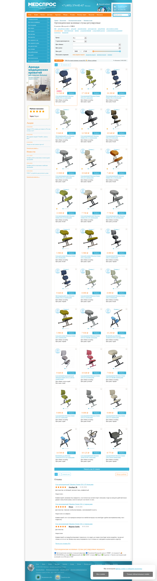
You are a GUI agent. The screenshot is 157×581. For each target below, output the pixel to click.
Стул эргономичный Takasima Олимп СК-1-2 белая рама (115, 176)
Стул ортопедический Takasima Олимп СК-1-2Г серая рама (65, 176)
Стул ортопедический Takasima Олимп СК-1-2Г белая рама (65, 216)
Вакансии (91, 14)
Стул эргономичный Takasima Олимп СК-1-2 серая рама (64, 97)
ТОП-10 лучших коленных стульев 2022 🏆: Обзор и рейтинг (81, 60)
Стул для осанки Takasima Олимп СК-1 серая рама (91, 256)
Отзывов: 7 (91, 229)
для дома (73, 28)
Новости (31, 151)
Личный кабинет (104, 4)
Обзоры (65, 14)
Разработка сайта (65, 577)
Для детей (30, 55)
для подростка (92, 28)
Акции (36, 14)
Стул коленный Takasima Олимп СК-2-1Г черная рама (115, 416)
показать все (66, 65)
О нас (30, 14)
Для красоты (31, 37)
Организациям (98, 564)
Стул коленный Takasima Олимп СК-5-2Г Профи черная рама (115, 376)
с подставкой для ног (98, 30)
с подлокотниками (85, 30)
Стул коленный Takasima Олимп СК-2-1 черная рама (115, 256)
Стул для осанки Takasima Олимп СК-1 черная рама (65, 336)
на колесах (57, 32)
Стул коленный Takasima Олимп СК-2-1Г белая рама (90, 416)
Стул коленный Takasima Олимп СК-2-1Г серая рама (65, 416)
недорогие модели (91, 54)
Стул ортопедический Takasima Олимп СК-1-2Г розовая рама (115, 216)
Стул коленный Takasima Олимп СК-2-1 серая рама (90, 296)
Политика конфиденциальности (79, 569)
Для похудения (32, 25)
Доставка (50, 14)
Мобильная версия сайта (52, 569)
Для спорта (31, 28)
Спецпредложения (33, 19)
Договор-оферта (64, 569)
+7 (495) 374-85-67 (73, 5)
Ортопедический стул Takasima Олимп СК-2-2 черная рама (65, 296)
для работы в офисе (64, 28)
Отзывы (72, 14)
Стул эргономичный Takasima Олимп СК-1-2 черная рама (90, 136)
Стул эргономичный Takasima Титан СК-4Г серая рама (90, 456)
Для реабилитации (33, 52)
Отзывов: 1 (91, 149)
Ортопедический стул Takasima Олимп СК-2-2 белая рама (115, 97)
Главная (56, 20)
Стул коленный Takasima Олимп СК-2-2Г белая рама (115, 136)
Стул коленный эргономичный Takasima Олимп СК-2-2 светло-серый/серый (65, 377)
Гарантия (58, 14)
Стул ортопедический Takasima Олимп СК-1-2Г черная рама (90, 216)
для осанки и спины (112, 28)
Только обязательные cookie (138, 574)
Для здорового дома (33, 43)
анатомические (68, 30)
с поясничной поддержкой (114, 30)
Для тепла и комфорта (34, 22)
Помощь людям (81, 14)
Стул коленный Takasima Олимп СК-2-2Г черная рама (90, 176)
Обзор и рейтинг (121, 474)
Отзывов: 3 (66, 109)
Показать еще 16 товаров (92, 469)
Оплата (42, 14)
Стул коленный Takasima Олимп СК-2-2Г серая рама (90, 97)
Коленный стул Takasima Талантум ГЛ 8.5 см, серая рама (115, 336)
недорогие (65, 32)
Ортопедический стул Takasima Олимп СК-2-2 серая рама (65, 136)
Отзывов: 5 (66, 69)
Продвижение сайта (47, 577)
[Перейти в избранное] (114, 9)
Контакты (100, 14)
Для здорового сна (33, 40)
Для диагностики (32, 46)
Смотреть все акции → (32, 148)
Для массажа (31, 34)
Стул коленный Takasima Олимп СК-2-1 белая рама (115, 296)
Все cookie (101, 574)
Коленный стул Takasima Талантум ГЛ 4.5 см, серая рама (65, 456)
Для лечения (31, 49)
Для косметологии (33, 58)
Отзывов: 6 (91, 69)
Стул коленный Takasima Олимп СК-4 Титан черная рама (115, 456)
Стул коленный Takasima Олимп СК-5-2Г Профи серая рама (90, 336)
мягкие (77, 30)
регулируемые (58, 30)
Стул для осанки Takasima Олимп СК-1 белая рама (65, 256)
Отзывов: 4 (91, 109)
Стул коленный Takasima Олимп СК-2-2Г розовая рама (90, 376)
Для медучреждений (33, 61)
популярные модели (78, 54)
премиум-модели (101, 54)
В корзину (71, 373)
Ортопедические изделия (74, 20)
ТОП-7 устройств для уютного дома (37, 173)
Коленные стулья (88, 20)
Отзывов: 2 (116, 109)
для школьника (82, 28)
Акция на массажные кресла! (35, 144)
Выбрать (71, 93)
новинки (110, 54)
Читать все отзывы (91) (62, 543)
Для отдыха (31, 31)
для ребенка (101, 28)
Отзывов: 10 (66, 229)
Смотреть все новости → (33, 177)
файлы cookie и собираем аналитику (129, 569)
